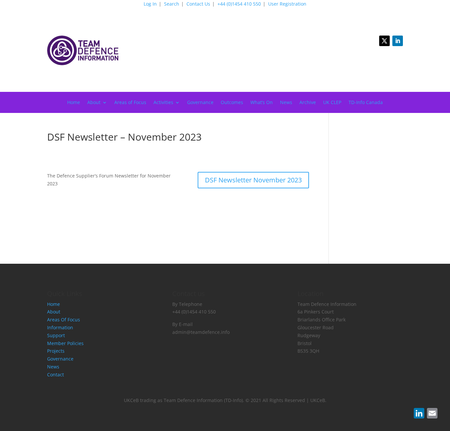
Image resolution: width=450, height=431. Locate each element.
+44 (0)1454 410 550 (239, 4)
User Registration (287, 4)
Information (60, 327)
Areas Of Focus (63, 319)
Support (56, 335)
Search (171, 4)
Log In (150, 4)
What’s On (261, 102)
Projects (56, 351)
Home (73, 102)
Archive (307, 102)
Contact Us (198, 4)
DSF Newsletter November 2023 (253, 179)
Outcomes (232, 102)
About (93, 102)
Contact (55, 374)
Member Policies (65, 343)
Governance (200, 102)
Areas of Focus (130, 102)
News (286, 102)
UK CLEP (332, 102)
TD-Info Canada (366, 102)
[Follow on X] (384, 41)
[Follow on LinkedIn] (397, 41)
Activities (163, 102)
